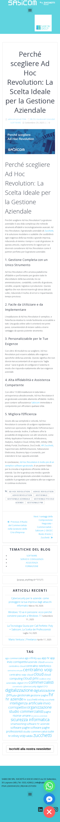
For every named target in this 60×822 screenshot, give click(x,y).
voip (23, 735)
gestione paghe (39, 695)
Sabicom (35, 402)
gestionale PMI (35, 502)
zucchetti (42, 735)
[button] (30, 10)
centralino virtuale (15, 670)
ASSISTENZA (32, 562)
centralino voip (37, 670)
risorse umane (22, 715)
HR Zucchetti (47, 445)
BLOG (33, 119)
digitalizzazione (19, 690)
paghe (47, 711)
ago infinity (31, 658)
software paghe (20, 727)
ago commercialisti (14, 658)
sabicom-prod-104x (17, 119)
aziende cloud (36, 662)
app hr (46, 658)
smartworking (18, 723)
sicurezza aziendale (39, 716)
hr (51, 694)
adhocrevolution (22, 495)
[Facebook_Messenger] (49, 799)
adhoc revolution (43, 491)
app (39, 658)
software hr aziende (38, 723)
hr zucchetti (31, 699)
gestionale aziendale (18, 499)
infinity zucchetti (46, 699)
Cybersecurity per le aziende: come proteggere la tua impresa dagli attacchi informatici (30, 602)
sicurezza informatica (30, 719)
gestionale (42, 495)
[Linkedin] (40, 809)
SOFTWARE (15, 122)
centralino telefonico (38, 666)
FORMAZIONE (31, 566)
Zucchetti (48, 230)
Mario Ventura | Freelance (23, 639)
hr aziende (14, 699)
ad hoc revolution (19, 491)
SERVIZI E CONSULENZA (31, 559)
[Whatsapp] (49, 786)
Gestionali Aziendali (45, 119)
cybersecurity (29, 686)
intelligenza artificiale (26, 703)
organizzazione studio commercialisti (30, 709)
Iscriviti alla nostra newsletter (30, 749)
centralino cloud (17, 666)
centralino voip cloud (21, 674)
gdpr (14, 695)
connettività (17, 686)
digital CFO (42, 686)
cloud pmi (30, 678)
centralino (49, 662)
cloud (39, 674)
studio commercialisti (35, 731)
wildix (29, 736)
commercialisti (41, 682)
